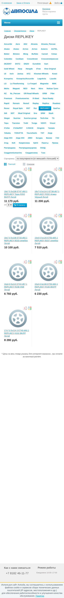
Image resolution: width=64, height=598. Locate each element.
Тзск (43, 153)
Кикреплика (24, 143)
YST (42, 133)
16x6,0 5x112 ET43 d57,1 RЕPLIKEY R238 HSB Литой (15, 287)
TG (53, 118)
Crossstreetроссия (49, 59)
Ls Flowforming (17, 83)
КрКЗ (35, 143)
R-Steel (36, 98)
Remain (16, 103)
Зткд (6, 143)
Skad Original (24, 113)
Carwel (45, 54)
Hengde (29, 69)
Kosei (54, 74)
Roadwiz (56, 103)
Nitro (41, 88)
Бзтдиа (39, 138)
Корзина (46, 9)
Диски (32, 31)
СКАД (42, 148)
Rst (35, 108)
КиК (13, 143)
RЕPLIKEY (45, 108)
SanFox (56, 108)
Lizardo (53, 79)
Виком (49, 138)
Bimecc (16, 54)
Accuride (8, 44)
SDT (12, 113)
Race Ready (48, 98)
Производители (20, 31)
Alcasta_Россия (48, 44)
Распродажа (9, 148)
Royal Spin (18, 108)
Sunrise (17, 118)
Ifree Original (50, 69)
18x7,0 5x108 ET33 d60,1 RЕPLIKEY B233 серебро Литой (16, 240)
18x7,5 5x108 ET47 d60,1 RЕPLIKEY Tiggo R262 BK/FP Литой (15, 194)
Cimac (54, 54)
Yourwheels (32, 133)
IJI (5, 74)
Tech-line (44, 118)
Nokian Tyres (52, 88)
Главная (7, 31)
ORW (44, 93)
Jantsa (20, 74)
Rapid (6, 103)
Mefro (6, 88)
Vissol (52, 123)
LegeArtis (41, 79)
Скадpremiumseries (13, 153)
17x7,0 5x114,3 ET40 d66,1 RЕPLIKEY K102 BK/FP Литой (16, 333)
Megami (16, 88)
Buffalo (35, 54)
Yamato (51, 128)
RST (28, 108)
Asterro (44, 49)
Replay (36, 103)
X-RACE (29, 128)
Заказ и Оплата (23, 3)
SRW (43, 113)
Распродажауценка (28, 148)
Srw (35, 113)
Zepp (50, 133)
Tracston (16, 123)
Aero (18, 44)
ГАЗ (57, 138)
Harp (20, 69)
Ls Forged (32, 83)
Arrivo (25, 49)
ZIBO (30, 138)
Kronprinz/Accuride (25, 79)
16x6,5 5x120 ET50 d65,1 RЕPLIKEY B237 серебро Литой (46, 240)
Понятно (40, 596)
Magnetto (44, 83)
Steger (7, 118)
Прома (55, 143)
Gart (46, 64)
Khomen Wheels (41, 74)
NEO (25, 88)
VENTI (43, 123)
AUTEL (54, 49)
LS (5, 83)
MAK (54, 83)
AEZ (25, 44)
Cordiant (19, 59)
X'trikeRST (18, 128)
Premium (8, 98)
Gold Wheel (9, 69)
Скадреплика (31, 153)
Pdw (52, 93)
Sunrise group (30, 118)
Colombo (8, 59)
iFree (38, 69)
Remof (26, 103)
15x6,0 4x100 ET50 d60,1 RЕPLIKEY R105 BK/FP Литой (46, 287)
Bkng (25, 54)
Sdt (5, 113)
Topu (6, 123)
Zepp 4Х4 (20, 138)
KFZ (28, 74)
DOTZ (17, 64)
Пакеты (45, 143)
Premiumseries (22, 98)
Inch (12, 74)
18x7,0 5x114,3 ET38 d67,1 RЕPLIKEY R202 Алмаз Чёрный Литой (47, 194)
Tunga (34, 123)
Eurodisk (37, 64)
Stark (51, 113)
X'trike (7, 128)
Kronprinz (8, 79)
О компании (7, 3)
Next (33, 88)
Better (6, 54)
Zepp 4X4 (8, 138)
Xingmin (40, 128)
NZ (5, 93)
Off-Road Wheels (31, 93)
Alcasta (34, 44)
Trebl (25, 123)
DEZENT (7, 64)
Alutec (7, 49)
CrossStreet (32, 59)
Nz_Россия (15, 93)
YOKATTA (18, 133)
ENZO (26, 64)
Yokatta (7, 133)
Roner (6, 108)
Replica (45, 103)
